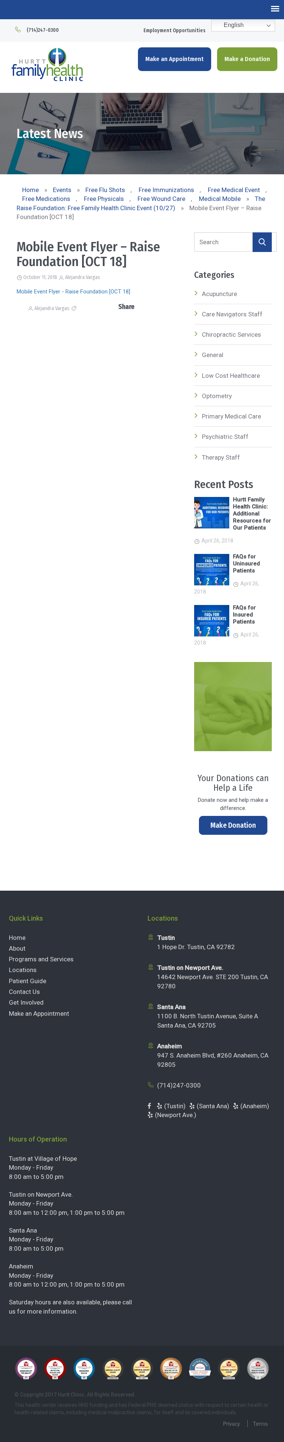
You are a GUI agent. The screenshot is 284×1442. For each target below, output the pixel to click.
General (212, 355)
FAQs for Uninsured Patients (246, 563)
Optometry (217, 396)
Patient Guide (27, 981)
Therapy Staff (221, 457)
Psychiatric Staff (225, 436)
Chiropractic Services (231, 334)
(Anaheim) (254, 1106)
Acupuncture (219, 294)
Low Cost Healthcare (231, 375)
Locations (23, 970)
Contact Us (24, 991)
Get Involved (26, 1002)
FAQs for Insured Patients (244, 614)
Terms (260, 1423)
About (17, 948)
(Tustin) (175, 1106)
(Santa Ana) (213, 1106)
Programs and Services (41, 959)
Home (17, 937)
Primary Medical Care (231, 416)
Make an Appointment (174, 59)
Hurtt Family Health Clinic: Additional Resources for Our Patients (252, 513)
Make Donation (233, 825)
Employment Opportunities (174, 30)
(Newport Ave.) (175, 1115)
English (233, 25)
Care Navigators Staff (232, 314)
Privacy (231, 1423)
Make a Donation (247, 59)
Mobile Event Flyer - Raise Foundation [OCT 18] (73, 291)
